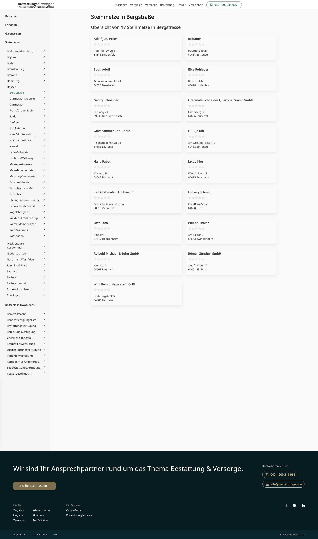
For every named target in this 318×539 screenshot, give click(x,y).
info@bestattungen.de (286, 484)
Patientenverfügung (20, 356)
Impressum (19, 534)
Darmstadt (16, 104)
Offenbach (16, 194)
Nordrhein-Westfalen (20, 259)
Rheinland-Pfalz (17, 265)
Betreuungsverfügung (21, 332)
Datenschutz (39, 534)
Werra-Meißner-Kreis (23, 224)
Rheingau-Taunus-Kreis (24, 200)
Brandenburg (15, 69)
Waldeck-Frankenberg (24, 218)
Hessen (11, 87)
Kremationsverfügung (21, 344)
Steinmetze (12, 42)
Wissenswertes (41, 510)
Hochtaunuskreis (20, 140)
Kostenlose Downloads (20, 305)
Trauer (181, 5)
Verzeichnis (196, 5)
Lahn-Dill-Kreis (19, 152)
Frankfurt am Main (22, 110)
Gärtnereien (13, 33)
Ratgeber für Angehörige (23, 361)
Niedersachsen (16, 253)
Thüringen (13, 295)
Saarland (12, 271)
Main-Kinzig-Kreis (21, 164)
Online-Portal (74, 510)
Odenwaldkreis (19, 182)
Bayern (11, 57)
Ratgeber (18, 515)
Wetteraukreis (19, 230)
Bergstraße (17, 92)
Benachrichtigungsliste (21, 320)
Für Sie (17, 505)
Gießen (14, 122)
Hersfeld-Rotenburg (22, 134)
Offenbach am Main (22, 188)
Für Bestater (73, 505)
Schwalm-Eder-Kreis (22, 206)
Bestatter (11, 16)
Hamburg (13, 81)
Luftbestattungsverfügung (24, 350)
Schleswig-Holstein (19, 289)
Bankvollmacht (16, 314)
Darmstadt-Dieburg (22, 98)
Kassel (14, 146)
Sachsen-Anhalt (17, 283)
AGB (55, 534)
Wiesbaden (17, 236)
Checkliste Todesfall (19, 338)
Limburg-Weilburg (21, 158)
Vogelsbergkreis (20, 212)
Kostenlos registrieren (79, 515)
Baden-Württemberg (20, 51)
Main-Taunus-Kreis (21, 170)
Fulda (13, 116)
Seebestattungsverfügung (24, 367)
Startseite (121, 5)
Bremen (12, 75)
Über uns (38, 515)
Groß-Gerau (17, 128)
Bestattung (167, 5)
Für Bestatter (40, 520)
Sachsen (12, 277)
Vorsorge (151, 5)
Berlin (10, 63)
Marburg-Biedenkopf (23, 176)
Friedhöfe (11, 25)
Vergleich (136, 5)
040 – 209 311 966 (225, 5)
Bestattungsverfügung (21, 326)
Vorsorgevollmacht (19, 373)
